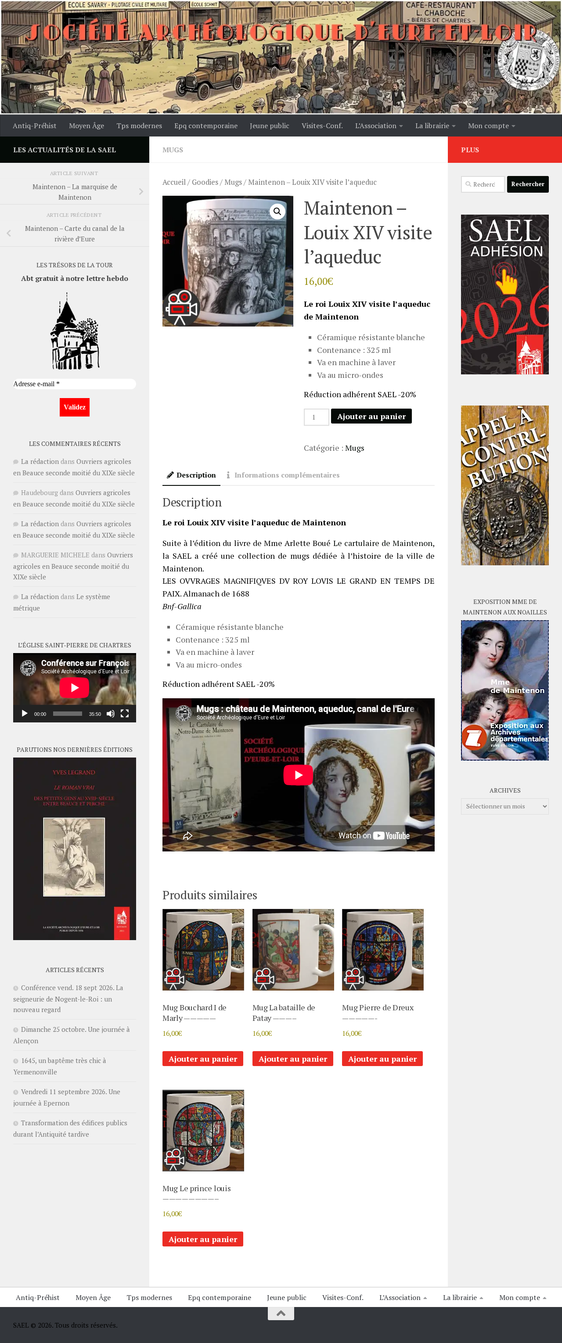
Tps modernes (139, 125)
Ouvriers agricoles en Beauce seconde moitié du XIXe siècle (73, 565)
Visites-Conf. (322, 125)
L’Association (375, 125)
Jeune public (269, 125)
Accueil (174, 182)
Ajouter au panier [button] (203, 1058)
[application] (74, 687)
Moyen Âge (86, 125)
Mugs (172, 149)
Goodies (205, 182)
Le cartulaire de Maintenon (383, 543)
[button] (277, 211)
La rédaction (40, 461)
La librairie (432, 125)
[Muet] (110, 713)
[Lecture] (24, 713)
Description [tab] (196, 475)
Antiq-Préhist (35, 125)
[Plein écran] (124, 713)
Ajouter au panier (371, 416)
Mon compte (488, 125)
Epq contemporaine (206, 125)
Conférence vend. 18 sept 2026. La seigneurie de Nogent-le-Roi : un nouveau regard (68, 998)
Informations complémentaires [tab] (287, 475)
